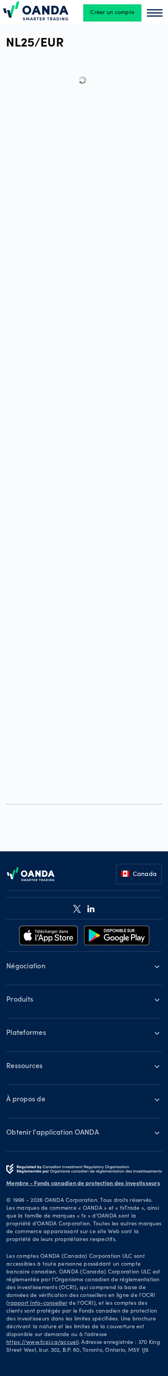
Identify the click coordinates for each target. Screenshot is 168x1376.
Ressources (24, 1066)
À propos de (25, 1099)
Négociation (25, 966)
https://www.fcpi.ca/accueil (42, 1342)
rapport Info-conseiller (37, 1303)
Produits (19, 1000)
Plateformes (26, 1033)
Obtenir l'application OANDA (52, 1133)
